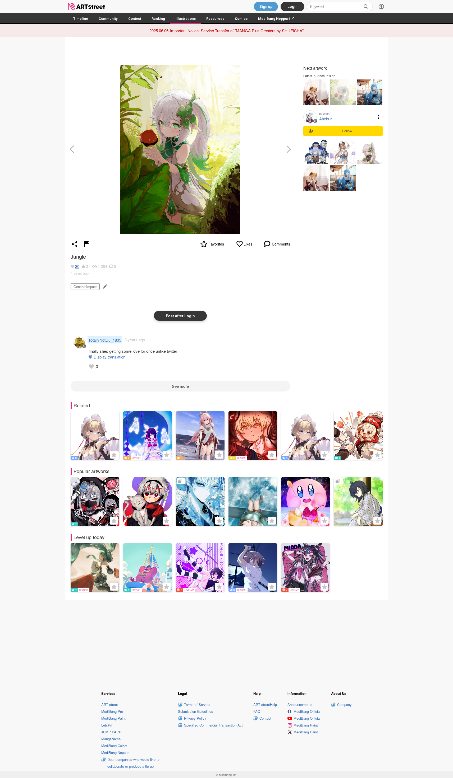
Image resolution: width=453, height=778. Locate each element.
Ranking (158, 19)
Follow (347, 130)
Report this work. (86, 244)
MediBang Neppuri (278, 19)
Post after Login (180, 315)
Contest (134, 19)
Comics (241, 19)
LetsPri (106, 725)
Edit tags (104, 286)
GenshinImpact (85, 286)
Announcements (299, 704)
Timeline (80, 19)
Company (344, 704)
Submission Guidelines (195, 711)
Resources (215, 19)
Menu (379, 117)
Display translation (109, 357)
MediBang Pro (112, 711)
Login (292, 6)
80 (77, 266)
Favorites (216, 244)
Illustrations (186, 19)
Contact (265, 718)
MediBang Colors (114, 745)
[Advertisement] (226, 642)
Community (108, 19)
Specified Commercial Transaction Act (213, 725)
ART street (109, 704)
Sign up (265, 6)
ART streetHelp (265, 704)
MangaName (111, 738)
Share (75, 244)
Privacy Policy (195, 718)
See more (180, 386)
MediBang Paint (113, 718)
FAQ (256, 711)
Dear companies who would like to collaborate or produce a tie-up (133, 763)
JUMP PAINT (111, 731)
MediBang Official (307, 711)
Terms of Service (197, 704)
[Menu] (381, 6)
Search (366, 6)
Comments (281, 244)
